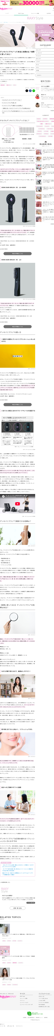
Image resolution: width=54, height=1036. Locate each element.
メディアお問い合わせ (43, 998)
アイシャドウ (39, 126)
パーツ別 (46, 131)
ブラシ (15, 85)
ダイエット (39, 133)
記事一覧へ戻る (17, 908)
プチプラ (9, 940)
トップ (7, 13)
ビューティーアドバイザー (25, 1004)
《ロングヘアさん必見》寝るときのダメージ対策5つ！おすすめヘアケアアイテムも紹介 (18, 865)
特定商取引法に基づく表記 (44, 1006)
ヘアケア (5, 83)
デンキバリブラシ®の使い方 (9, 103)
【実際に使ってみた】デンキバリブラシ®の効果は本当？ (16, 108)
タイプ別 (14, 940)
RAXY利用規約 (42, 1004)
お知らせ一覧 (41, 996)
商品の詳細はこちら (17, 253)
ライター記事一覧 (30, 902)
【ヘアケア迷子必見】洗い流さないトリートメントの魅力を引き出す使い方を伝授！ (18, 869)
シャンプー (20, 940)
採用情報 (45, 1017)
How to (4, 940)
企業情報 (24, 1017)
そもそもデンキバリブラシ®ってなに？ (12, 100)
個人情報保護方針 (31, 1017)
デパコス (46, 133)
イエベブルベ (49, 128)
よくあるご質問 (42, 1000)
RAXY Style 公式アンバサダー (42, 121)
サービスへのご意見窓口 (44, 1002)
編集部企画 (2, 85)
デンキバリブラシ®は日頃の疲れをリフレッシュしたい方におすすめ (18, 112)
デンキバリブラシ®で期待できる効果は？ (12, 105)
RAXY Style (21, 13)
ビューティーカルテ (24, 1002)
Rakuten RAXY (6, 9)
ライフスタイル (42, 136)
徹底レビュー (9, 85)
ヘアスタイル (15, 984)
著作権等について (39, 1017)
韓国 (41, 123)
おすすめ (9, 962)
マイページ (22, 1000)
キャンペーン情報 (35, 13)
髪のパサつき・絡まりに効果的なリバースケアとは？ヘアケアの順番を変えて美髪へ (18, 873)
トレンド (47, 126)
